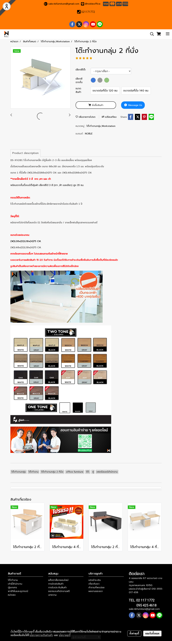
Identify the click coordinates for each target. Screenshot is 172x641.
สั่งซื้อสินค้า (97, 105)
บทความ (52, 595)
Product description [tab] (25, 153)
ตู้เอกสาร (12, 587)
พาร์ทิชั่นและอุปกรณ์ (18, 591)
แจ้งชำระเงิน (95, 580)
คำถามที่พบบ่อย (96, 587)
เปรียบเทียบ (110, 117)
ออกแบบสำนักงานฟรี (59, 591)
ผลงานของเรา (96, 591)
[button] (150, 34)
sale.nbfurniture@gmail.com (63, 4)
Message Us (134, 105)
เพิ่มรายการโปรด (86, 117)
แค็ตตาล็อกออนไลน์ (58, 580)
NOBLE (89, 133)
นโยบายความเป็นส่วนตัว (41, 635)
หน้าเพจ (12, 595)
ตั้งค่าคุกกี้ (134, 633)
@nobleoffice (92, 4)
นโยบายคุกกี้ (65, 635)
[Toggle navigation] (167, 34)
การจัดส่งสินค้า (55, 584)
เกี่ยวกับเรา (94, 584)
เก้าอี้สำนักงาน (15, 584)
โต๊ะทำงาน (13, 580)
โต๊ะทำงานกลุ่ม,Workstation (101, 126)
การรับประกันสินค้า (57, 587)
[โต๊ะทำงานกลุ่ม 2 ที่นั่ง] (40, 78)
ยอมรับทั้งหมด (152, 633)
